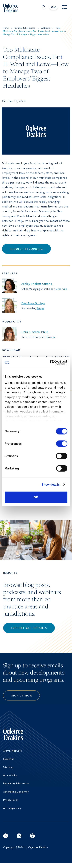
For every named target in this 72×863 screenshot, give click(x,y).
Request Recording (26, 249)
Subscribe (8, 759)
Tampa (40, 308)
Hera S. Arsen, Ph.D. (34, 331)
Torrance (50, 337)
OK (36, 497)
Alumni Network (12, 751)
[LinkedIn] (19, 835)
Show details (50, 484)
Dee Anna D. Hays (33, 303)
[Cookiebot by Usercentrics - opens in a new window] (50, 362)
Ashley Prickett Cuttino (36, 283)
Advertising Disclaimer (16, 792)
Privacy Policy (10, 800)
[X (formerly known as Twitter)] (5, 835)
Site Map (8, 767)
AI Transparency (12, 808)
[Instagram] (32, 835)
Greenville (61, 289)
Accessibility (10, 775)
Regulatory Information (16, 783)
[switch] (61, 443)
